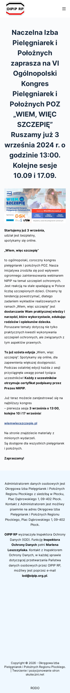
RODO (35, 688)
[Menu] (64, 9)
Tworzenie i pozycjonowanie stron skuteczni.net (36, 672)
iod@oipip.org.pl (34, 576)
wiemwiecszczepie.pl (20, 423)
